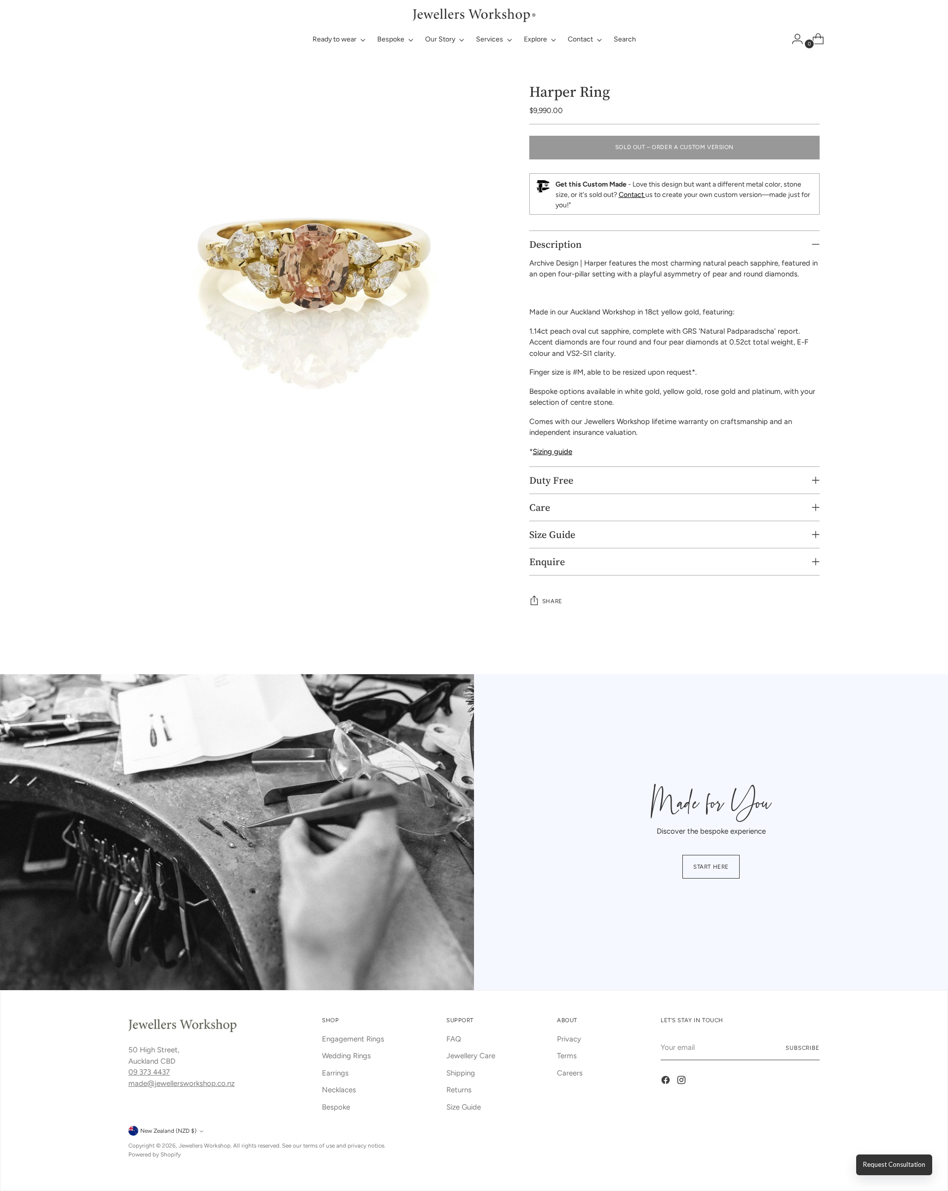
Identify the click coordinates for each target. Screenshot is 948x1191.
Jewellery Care (470, 1055)
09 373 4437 (149, 1072)
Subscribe (803, 1047)
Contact (632, 195)
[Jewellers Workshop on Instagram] (682, 1081)
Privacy (569, 1039)
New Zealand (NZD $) (168, 1130)
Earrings (335, 1073)
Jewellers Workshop (205, 1145)
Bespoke (336, 1107)
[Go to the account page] (793, 39)
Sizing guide (552, 451)
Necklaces (339, 1089)
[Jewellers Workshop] (474, 14)
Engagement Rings (353, 1039)
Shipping (460, 1073)
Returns (459, 1089)
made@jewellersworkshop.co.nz (181, 1083)
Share (552, 601)
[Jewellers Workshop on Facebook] (666, 1081)
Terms (567, 1055)
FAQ (453, 1039)
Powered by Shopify (154, 1154)
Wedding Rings (346, 1055)
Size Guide (463, 1107)
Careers (570, 1073)
